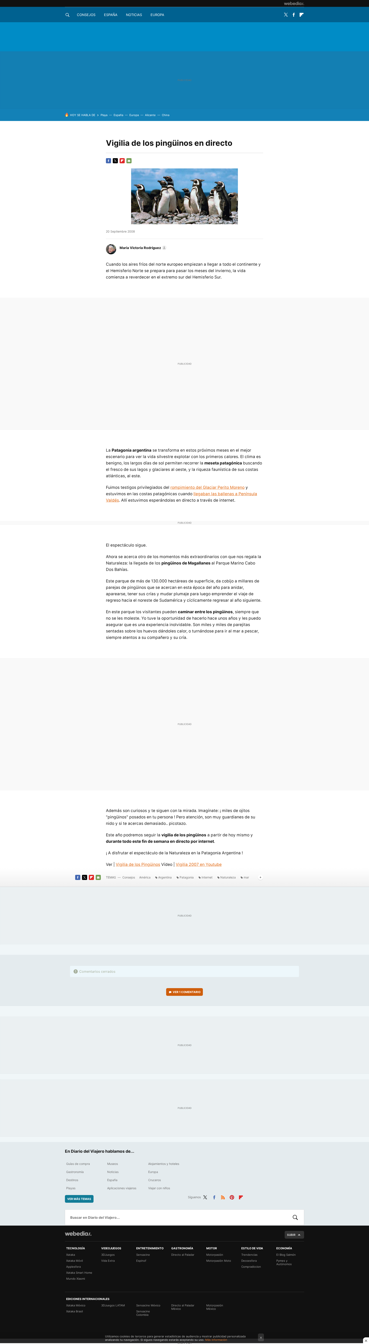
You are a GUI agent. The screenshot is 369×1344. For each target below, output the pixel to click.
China (165, 115)
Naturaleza (228, 877)
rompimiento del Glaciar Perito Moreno (207, 487)
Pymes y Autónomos (284, 1262)
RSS (223, 1196)
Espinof (141, 1260)
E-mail (129, 160)
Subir (291, 1234)
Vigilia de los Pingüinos (138, 864)
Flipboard (301, 14)
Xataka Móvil (74, 1260)
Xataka (70, 1254)
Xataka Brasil (74, 1311)
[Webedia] (294, 3)
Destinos (72, 1180)
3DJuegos (108, 1254)
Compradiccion (251, 1266)
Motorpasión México (214, 1307)
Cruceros (154, 1180)
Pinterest (231, 1196)
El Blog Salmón (286, 1254)
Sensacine (143, 1254)
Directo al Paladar (182, 1254)
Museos (112, 1164)
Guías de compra (78, 1164)
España (110, 15)
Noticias (134, 15)
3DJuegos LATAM (113, 1305)
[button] (142, 247)
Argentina (165, 877)
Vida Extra (108, 1260)
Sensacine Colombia (143, 1313)
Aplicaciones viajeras (121, 1188)
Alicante (150, 115)
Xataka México (75, 1305)
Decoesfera (249, 1260)
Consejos (86, 15)
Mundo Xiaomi (75, 1278)
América (145, 877)
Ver (187, 992)
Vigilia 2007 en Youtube (199, 864)
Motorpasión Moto (218, 1260)
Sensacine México (148, 1305)
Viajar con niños (159, 1188)
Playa (104, 115)
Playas (70, 1188)
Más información (216, 1339)
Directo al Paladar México (182, 1307)
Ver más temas (79, 1199)
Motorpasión (214, 1254)
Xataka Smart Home (79, 1272)
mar (246, 877)
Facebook (293, 14)
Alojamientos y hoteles (163, 1164)
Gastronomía (75, 1172)
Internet (207, 877)
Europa (157, 15)
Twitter (285, 14)
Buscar (295, 1217)
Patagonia (187, 877)
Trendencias (249, 1254)
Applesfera (73, 1266)
